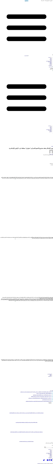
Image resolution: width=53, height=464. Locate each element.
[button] (52, 378)
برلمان (50, 58)
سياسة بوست (45, 463)
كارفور (50, 375)
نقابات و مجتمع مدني (48, 129)
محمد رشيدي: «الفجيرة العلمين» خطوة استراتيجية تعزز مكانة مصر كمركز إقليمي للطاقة (41, 396)
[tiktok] (44, 460)
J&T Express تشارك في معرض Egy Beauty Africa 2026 (26, 441)
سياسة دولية (49, 61)
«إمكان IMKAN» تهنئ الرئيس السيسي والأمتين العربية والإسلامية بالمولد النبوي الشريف (26, 422)
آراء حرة (50, 131)
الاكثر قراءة (51, 390)
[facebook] (49, 460)
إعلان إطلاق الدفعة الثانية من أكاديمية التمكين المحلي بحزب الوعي (43, 393)
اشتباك (50, 63)
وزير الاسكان (49, 376)
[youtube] (47, 460)
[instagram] (46, 460)
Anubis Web (39, 463)
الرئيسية (49, 57)
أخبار (50, 126)
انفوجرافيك (50, 65)
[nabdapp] (52, 460)
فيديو (50, 64)
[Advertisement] (26, 139)
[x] (51, 460)
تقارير (50, 60)
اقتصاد (50, 62)
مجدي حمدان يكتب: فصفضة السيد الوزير (46, 399)
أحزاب (50, 59)
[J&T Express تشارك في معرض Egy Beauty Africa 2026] (26, 440)
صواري (50, 374)
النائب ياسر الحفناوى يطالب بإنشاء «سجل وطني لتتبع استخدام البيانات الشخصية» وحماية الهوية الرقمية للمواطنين (38, 401)
